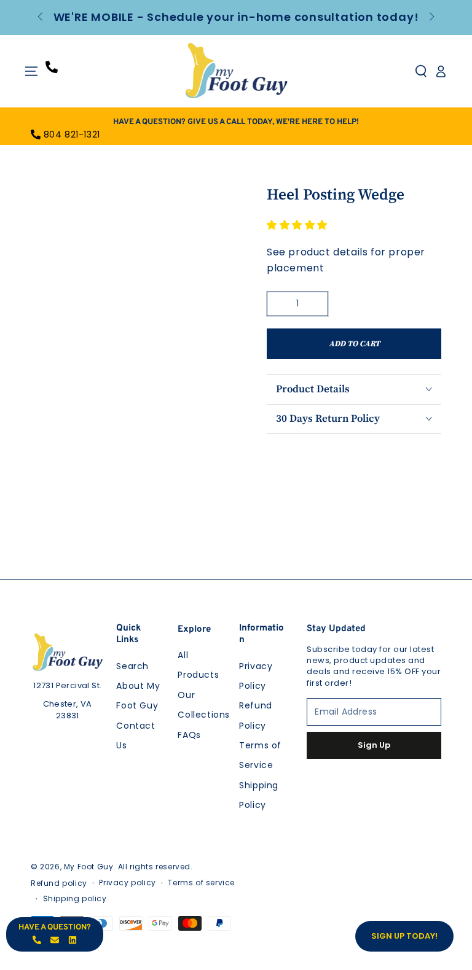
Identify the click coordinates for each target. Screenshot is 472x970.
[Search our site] (421, 71)
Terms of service (201, 883)
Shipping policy (75, 899)
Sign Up (374, 745)
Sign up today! (404, 936)
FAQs (189, 735)
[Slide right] (430, 18)
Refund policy (59, 883)
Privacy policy (127, 883)
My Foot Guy (89, 866)
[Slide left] (41, 18)
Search (132, 666)
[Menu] (31, 71)
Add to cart (354, 344)
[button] (299, 225)
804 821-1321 (72, 134)
